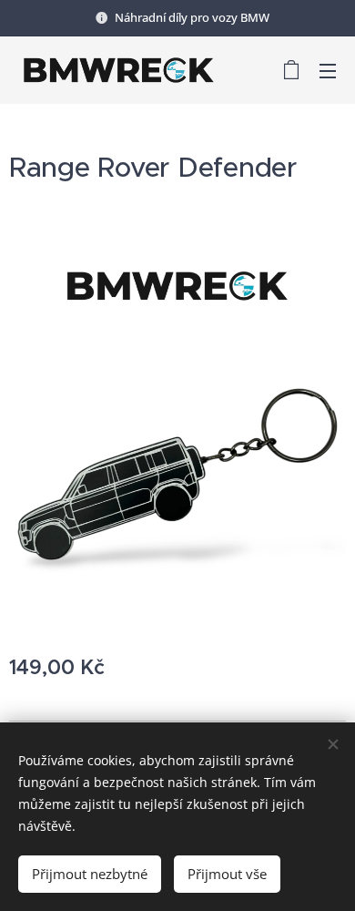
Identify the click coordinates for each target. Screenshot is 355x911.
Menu (327, 70)
